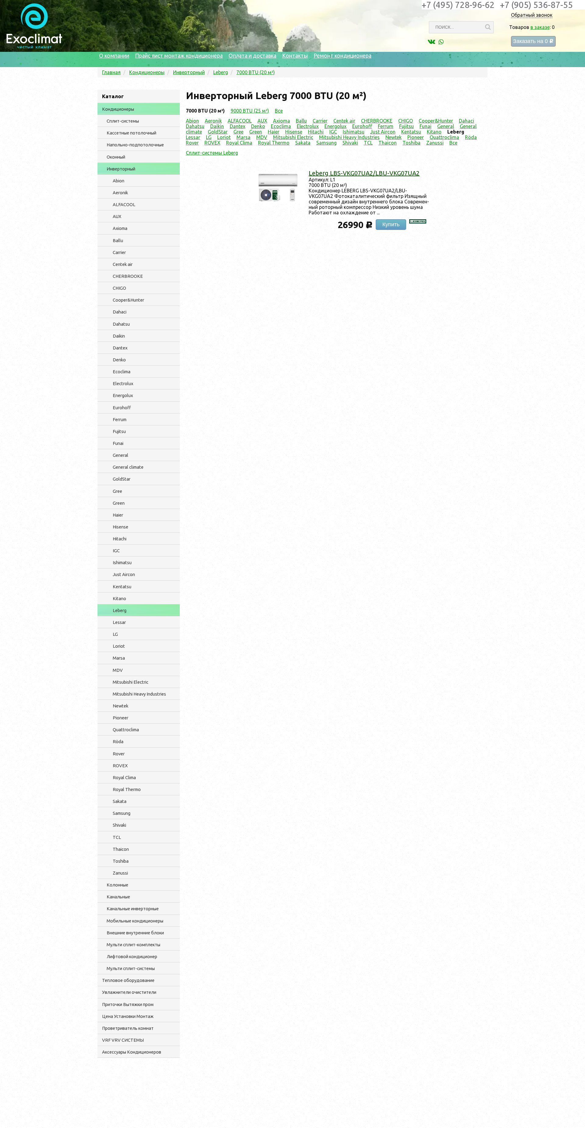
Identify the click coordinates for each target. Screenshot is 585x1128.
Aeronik (120, 192)
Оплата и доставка (252, 55)
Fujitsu (119, 431)
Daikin (119, 335)
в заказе (540, 27)
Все (279, 110)
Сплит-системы (123, 121)
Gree (117, 491)
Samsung (121, 813)
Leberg (119, 610)
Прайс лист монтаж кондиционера (179, 55)
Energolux (123, 395)
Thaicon (121, 849)
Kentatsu (122, 586)
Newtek (120, 705)
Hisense (120, 526)
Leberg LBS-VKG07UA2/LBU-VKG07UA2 (364, 173)
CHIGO (119, 288)
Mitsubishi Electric (130, 682)
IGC (116, 550)
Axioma (120, 228)
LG (115, 634)
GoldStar (121, 479)
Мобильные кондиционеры (135, 920)
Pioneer (120, 717)
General (120, 455)
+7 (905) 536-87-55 (536, 4)
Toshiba (121, 861)
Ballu (118, 240)
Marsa (119, 658)
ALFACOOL (124, 204)
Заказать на (533, 41)
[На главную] (34, 47)
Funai (118, 443)
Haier (118, 514)
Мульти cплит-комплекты (133, 944)
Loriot (119, 646)
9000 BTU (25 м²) (250, 110)
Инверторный (121, 168)
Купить (390, 224)
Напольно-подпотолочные (135, 144)
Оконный (116, 156)
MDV (118, 670)
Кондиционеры (118, 109)
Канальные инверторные (133, 908)
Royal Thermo (127, 789)
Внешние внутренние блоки (135, 932)
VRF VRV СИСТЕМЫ (123, 1040)
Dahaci (119, 311)
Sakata (119, 801)
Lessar (119, 622)
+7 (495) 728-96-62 (458, 4)
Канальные (118, 896)
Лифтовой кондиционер (132, 956)
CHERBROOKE (128, 276)
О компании (114, 55)
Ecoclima (121, 371)
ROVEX (120, 765)
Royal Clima (124, 777)
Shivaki (119, 825)
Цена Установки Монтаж (128, 1016)
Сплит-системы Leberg (212, 153)
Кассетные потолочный (131, 132)
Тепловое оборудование (128, 980)
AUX (117, 216)
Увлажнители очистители (129, 992)
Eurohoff (122, 407)
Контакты (295, 55)
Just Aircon (124, 574)
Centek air (123, 264)
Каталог (113, 96)
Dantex (120, 347)
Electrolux (123, 383)
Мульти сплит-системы (131, 968)
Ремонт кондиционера (342, 55)
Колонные (117, 884)
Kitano (119, 598)
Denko (119, 359)
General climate (128, 467)
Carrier (119, 252)
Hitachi (119, 538)
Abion (118, 180)
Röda (118, 741)
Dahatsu (121, 324)
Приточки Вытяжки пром (128, 1004)
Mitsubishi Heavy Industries (139, 693)
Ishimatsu (122, 562)
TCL (117, 837)
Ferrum (119, 419)
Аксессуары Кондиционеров (131, 1052)
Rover (119, 753)
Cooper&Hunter (128, 300)
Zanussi (120, 873)
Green (119, 503)
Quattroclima (126, 729)
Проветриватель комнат (128, 1028)
